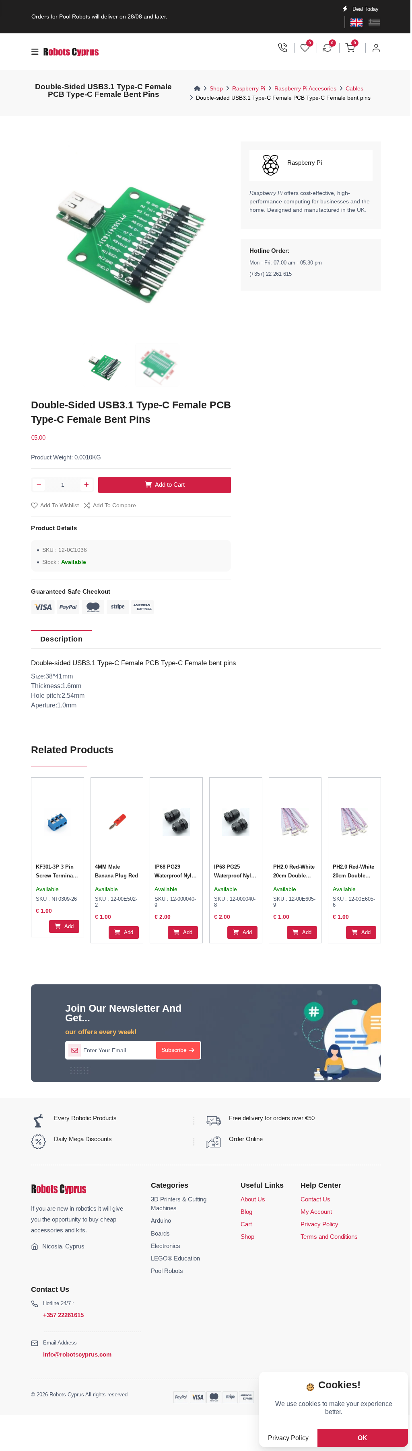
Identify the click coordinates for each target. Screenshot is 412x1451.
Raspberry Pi (248, 88)
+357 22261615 (63, 1315)
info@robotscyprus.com (77, 1354)
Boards (160, 1233)
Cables (354, 88)
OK (362, 1438)
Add (68, 926)
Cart (246, 1224)
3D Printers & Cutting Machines (178, 1203)
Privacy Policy (319, 1224)
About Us (253, 1199)
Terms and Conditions (329, 1237)
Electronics (165, 1246)
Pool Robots (167, 1271)
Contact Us (315, 1199)
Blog (246, 1212)
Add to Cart (170, 485)
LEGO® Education (175, 1258)
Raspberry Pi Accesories (305, 88)
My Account (316, 1212)
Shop (216, 88)
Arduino (161, 1220)
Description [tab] (61, 639)
